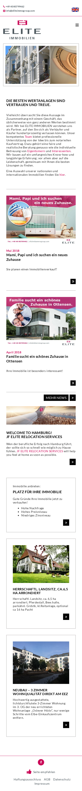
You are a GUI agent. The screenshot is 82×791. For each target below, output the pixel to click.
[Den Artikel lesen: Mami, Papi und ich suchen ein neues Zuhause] (73, 281)
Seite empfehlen (44, 772)
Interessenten (61, 151)
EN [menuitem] (75, 10)
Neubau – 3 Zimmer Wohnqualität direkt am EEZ (40, 692)
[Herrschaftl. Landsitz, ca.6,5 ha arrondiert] (41, 566)
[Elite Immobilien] (34, 29)
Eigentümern (36, 151)
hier (62, 174)
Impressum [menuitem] (42, 783)
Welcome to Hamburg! (29, 432)
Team (28, 136)
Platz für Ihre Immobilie (37, 492)
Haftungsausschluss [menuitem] (27, 779)
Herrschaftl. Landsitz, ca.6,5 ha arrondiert (40, 591)
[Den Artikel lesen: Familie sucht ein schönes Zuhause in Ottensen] (73, 383)
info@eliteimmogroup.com (20, 10)
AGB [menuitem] (47, 779)
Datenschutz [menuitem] (62, 779)
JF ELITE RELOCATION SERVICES (40, 451)
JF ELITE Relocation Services (34, 436)
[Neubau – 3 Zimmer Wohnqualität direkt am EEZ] (41, 664)
